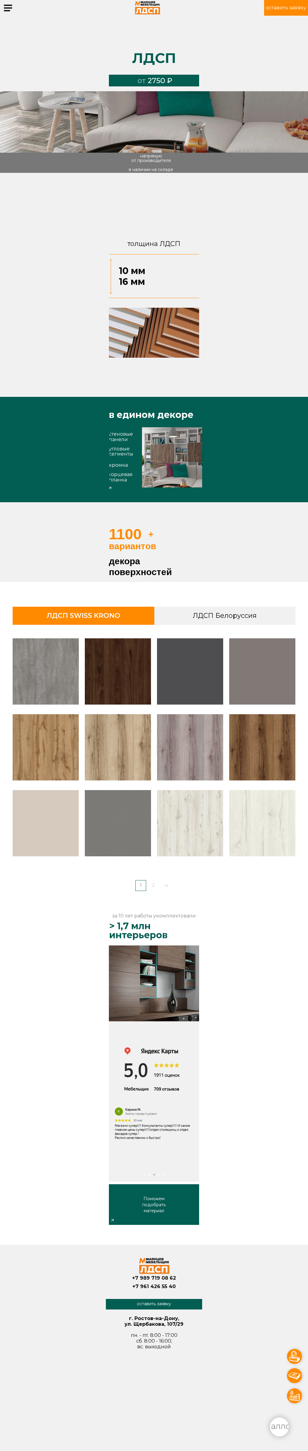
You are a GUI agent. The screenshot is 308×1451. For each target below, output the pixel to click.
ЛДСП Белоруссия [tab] (225, 616)
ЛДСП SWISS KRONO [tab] (83, 616)
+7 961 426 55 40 (154, 1286)
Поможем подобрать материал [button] (154, 1204)
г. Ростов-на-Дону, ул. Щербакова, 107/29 (196, 8)
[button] (286, 8)
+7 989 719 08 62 (154, 1278)
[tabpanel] (154, 767)
